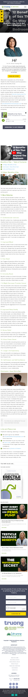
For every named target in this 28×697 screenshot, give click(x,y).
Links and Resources (9, 169)
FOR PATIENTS (15, 667)
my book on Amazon (15, 448)
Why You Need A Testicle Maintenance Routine (12, 547)
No (16, 695)
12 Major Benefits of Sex (10, 164)
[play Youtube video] (14, 152)
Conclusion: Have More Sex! (11, 167)
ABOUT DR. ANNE (14, 657)
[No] (26, 692)
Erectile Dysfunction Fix (19, 94)
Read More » (4, 527)
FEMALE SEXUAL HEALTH (15, 661)
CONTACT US (14, 669)
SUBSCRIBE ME (15, 613)
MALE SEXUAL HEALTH (14, 659)
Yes (13, 695)
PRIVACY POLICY (14, 663)
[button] (25, 7)
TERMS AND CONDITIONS (14, 665)
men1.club (7, 442)
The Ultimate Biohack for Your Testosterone (11, 573)
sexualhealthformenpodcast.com (12, 103)
